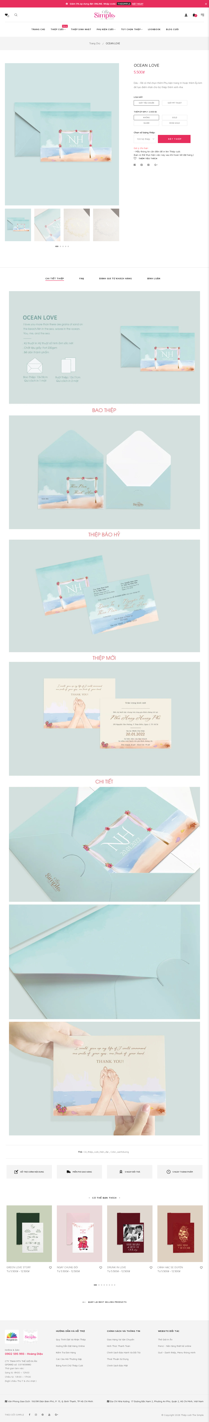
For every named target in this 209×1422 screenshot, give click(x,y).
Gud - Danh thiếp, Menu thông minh (176, 1352)
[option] (62, 134)
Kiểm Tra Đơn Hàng (66, 1352)
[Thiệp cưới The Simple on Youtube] (49, 1414)
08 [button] (114, 1285)
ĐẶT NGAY (137, 3)
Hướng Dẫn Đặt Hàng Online (70, 1346)
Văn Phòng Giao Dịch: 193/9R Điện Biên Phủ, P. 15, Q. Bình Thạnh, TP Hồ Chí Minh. (50, 1401)
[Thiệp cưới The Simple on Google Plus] (56, 1414)
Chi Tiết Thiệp (54, 278)
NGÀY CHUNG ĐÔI (67, 1267)
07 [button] (112, 1285)
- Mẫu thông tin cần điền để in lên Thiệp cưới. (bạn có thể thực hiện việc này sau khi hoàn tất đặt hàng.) (164, 151)
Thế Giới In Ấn (165, 1339)
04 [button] (65, 246)
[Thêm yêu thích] (50, 1268)
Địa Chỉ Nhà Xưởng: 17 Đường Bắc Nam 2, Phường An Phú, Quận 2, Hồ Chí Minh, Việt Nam (156, 1401)
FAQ (81, 278)
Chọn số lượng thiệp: (144, 132)
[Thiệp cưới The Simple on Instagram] (36, 1414)
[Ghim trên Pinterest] (148, 165)
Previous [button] (10, 134)
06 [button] (109, 1285)
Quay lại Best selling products (107, 1302)
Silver (146, 123)
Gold (174, 117)
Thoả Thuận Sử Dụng (118, 1359)
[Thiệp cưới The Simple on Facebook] (29, 1414)
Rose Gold (174, 123)
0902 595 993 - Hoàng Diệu (24, 1353)
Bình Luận (153, 278)
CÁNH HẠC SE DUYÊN (170, 1267)
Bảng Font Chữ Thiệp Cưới (69, 1365)
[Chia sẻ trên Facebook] (135, 165)
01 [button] (56, 246)
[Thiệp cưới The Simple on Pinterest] (43, 1414)
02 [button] (60, 246)
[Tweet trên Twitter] (141, 165)
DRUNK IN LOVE (116, 1267)
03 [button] (63, 246)
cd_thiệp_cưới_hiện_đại (96, 1151)
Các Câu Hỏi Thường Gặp (69, 1359)
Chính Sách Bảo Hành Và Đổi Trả (123, 1352)
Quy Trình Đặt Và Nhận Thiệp (71, 1339)
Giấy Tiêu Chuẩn (146, 103)
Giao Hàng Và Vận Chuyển (120, 1339)
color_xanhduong (120, 1151)
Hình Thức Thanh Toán (118, 1346)
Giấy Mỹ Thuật (175, 103)
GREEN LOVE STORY (19, 1267)
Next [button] (114, 134)
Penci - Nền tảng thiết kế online (174, 1346)
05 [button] (68, 246)
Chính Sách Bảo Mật (117, 1365)
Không (146, 117)
